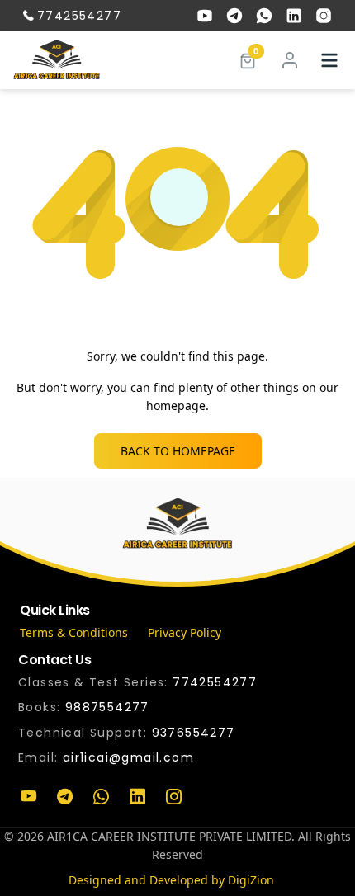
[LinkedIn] (137, 797)
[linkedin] (294, 15)
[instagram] (323, 15)
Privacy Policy (184, 632)
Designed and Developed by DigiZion (171, 880)
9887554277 (107, 707)
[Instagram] (173, 797)
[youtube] (204, 15)
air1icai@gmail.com (128, 757)
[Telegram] (64, 797)
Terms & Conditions (74, 632)
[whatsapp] (264, 15)
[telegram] (234, 15)
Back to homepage (178, 451)
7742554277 (79, 15)
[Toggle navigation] (329, 60)
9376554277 (193, 732)
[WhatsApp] (101, 797)
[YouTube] (28, 797)
